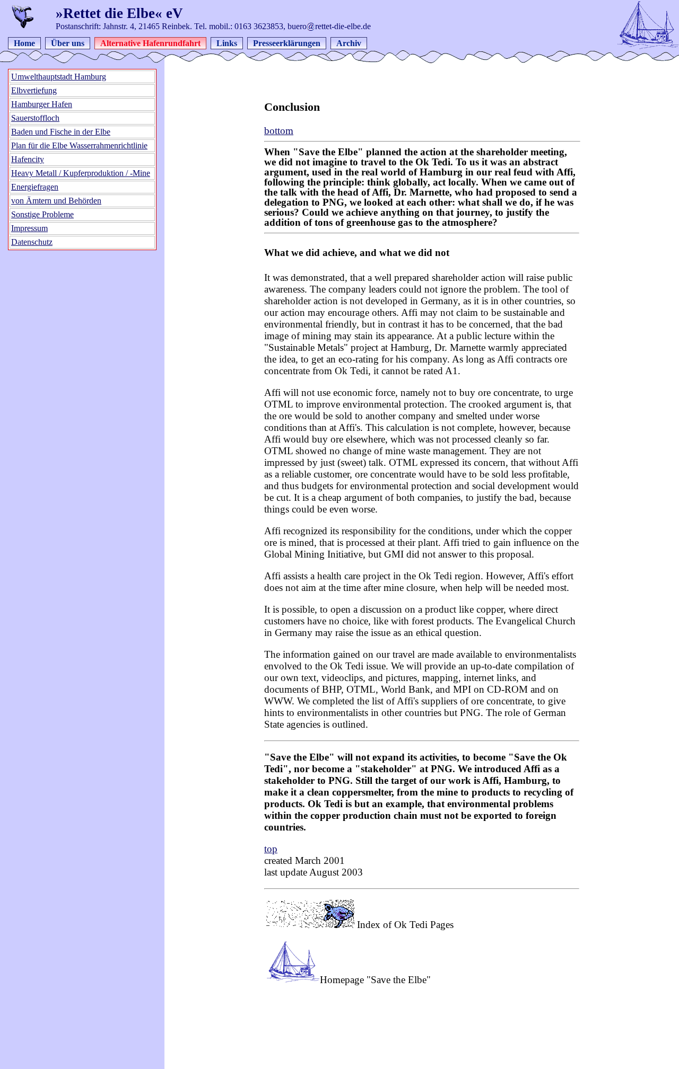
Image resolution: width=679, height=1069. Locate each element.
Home (24, 43)
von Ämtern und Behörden (56, 200)
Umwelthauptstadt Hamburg (58, 76)
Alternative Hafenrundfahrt (150, 43)
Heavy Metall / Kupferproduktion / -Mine (80, 173)
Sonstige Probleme (42, 214)
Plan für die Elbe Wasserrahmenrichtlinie (79, 145)
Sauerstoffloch (35, 117)
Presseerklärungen (286, 43)
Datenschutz (32, 241)
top (270, 848)
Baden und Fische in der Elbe (60, 131)
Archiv (348, 43)
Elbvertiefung (34, 90)
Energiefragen (34, 186)
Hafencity (27, 159)
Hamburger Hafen (41, 104)
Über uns (67, 43)
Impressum (29, 228)
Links (226, 43)
